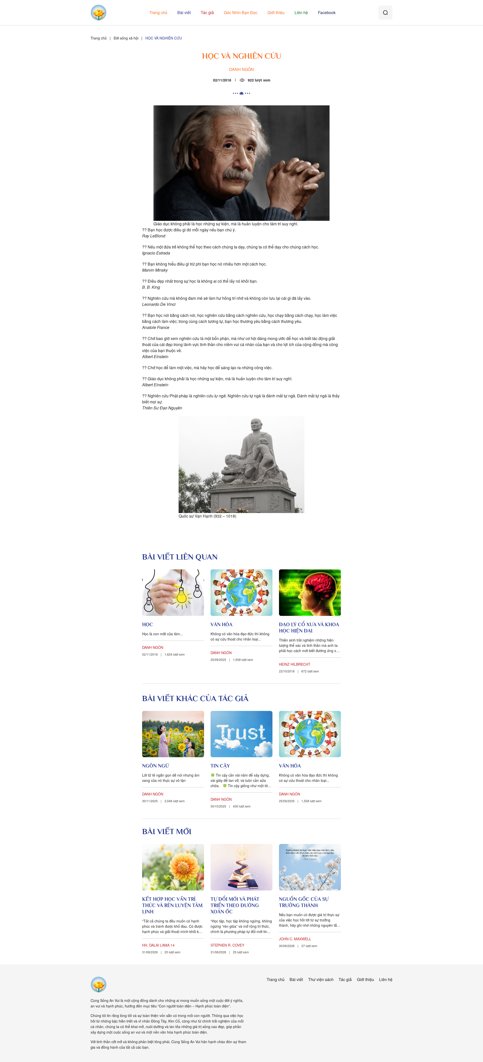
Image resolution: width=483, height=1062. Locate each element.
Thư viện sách (321, 979)
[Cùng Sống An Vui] (99, 984)
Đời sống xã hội (126, 37)
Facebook (327, 12)
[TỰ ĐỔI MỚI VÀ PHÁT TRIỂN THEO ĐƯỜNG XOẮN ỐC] (241, 867)
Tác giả (207, 12)
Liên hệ (301, 12)
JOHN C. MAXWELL (295, 938)
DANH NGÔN (241, 69)
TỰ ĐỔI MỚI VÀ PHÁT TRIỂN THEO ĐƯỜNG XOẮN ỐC (235, 905)
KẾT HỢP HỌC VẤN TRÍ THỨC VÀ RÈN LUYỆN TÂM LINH (172, 905)
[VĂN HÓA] (241, 592)
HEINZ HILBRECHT (294, 664)
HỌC (147, 624)
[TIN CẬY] (241, 734)
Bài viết (184, 12)
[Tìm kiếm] (385, 12)
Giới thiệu (276, 12)
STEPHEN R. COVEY (227, 945)
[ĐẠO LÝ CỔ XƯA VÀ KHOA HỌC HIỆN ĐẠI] (310, 592)
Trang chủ (158, 12)
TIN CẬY (220, 766)
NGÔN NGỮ (155, 766)
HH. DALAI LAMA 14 (158, 945)
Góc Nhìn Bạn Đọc (240, 12)
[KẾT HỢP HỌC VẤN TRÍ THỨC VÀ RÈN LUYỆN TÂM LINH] (173, 867)
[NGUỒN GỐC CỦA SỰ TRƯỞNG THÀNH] (310, 867)
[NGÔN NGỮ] (173, 734)
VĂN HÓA (221, 624)
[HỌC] (173, 592)
